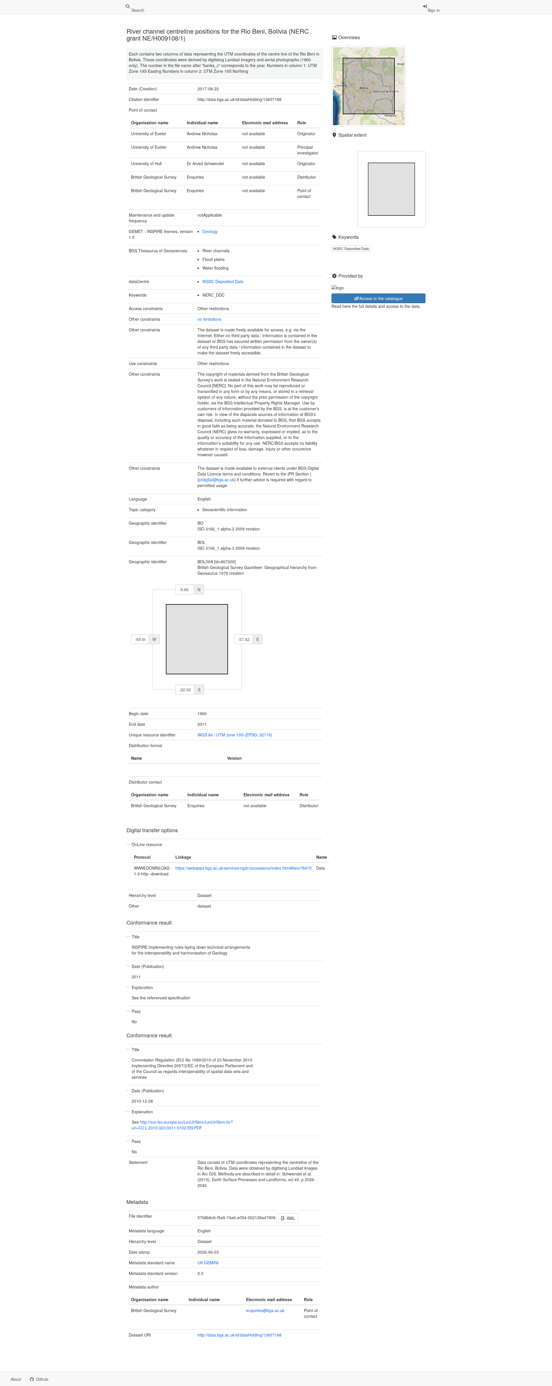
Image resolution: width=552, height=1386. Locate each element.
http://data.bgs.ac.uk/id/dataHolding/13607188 (239, 1335)
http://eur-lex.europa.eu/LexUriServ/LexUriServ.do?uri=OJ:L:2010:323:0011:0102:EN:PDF (182, 1125)
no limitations (209, 319)
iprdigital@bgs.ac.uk (216, 479)
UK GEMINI (208, 1262)
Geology (210, 231)
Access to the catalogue (381, 298)
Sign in (434, 10)
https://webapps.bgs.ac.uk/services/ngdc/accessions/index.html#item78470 (243, 868)
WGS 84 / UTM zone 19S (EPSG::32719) (235, 735)
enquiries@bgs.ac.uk (265, 1310)
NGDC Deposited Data (223, 281)
